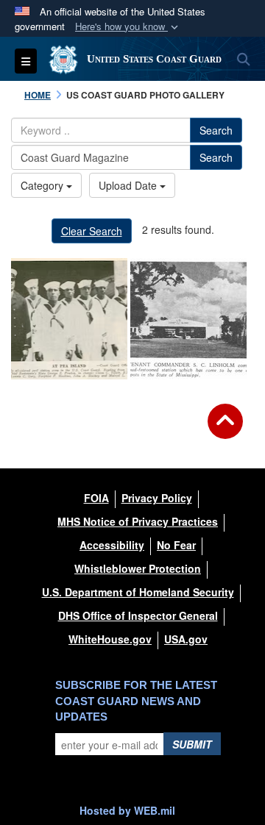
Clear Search (91, 231)
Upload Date (129, 185)
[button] (128, 27)
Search (216, 130)
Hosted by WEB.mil (127, 810)
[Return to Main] (225, 430)
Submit (192, 744)
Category (43, 185)
